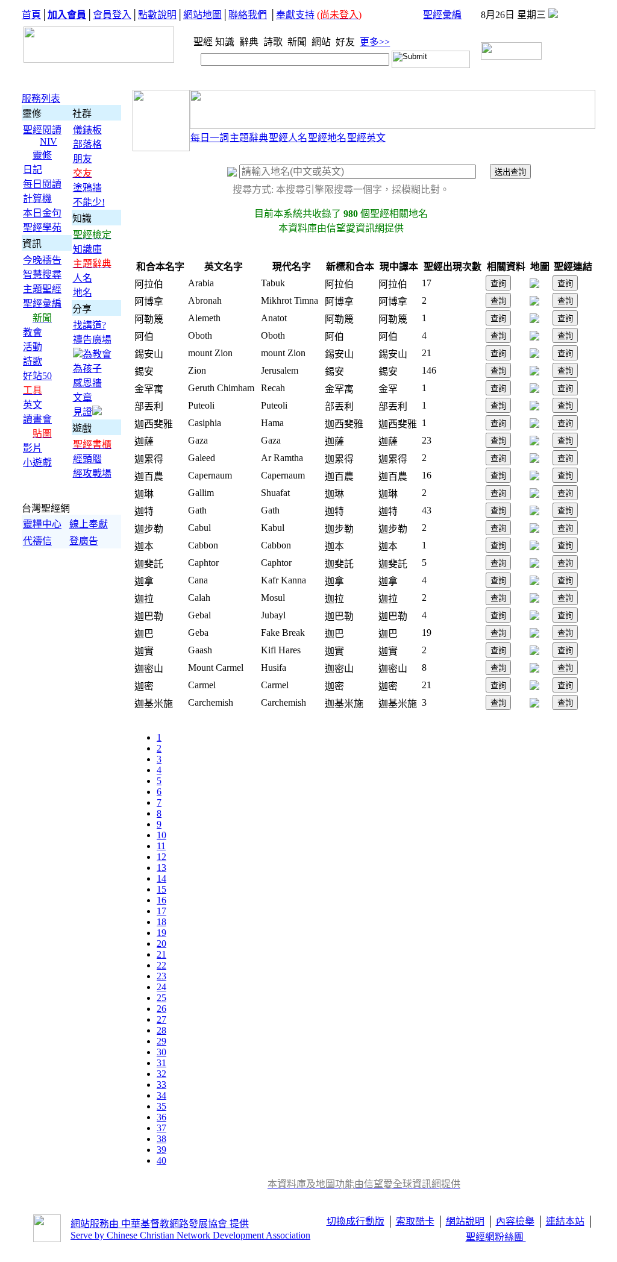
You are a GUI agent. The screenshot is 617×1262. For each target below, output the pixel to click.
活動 (32, 347)
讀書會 (37, 419)
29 (161, 1041)
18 (161, 922)
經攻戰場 (92, 473)
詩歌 (274, 42)
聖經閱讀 (42, 130)
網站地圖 (202, 15)
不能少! (89, 202)
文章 (82, 397)
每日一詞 (209, 138)
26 (161, 1008)
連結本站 (565, 1221)
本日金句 (42, 213)
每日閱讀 (42, 184)
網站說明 (465, 1221)
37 (161, 1128)
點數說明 (157, 15)
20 (161, 943)
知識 (226, 42)
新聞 (298, 42)
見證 (82, 412)
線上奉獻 (88, 524)
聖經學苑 (42, 227)
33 (161, 1084)
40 (161, 1160)
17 (161, 911)
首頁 (31, 15)
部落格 (87, 144)
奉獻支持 (295, 15)
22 (161, 965)
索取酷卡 (415, 1221)
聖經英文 (366, 138)
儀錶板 (87, 130)
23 (161, 976)
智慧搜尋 (42, 274)
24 (161, 987)
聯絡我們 (247, 15)
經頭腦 (87, 459)
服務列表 (41, 98)
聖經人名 (288, 138)
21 (161, 954)
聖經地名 (327, 138)
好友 (346, 42)
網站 (322, 42)
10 (161, 835)
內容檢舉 (515, 1221)
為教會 (97, 354)
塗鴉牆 (87, 188)
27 (161, 1019)
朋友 (82, 159)
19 (161, 933)
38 (161, 1139)
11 (161, 846)
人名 (82, 278)
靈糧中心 (42, 524)
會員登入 (112, 15)
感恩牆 (87, 383)
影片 (32, 448)
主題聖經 (42, 289)
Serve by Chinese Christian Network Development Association (190, 1235)
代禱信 (37, 541)
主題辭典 (249, 138)
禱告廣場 (92, 339)
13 (161, 867)
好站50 (37, 376)
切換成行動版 (355, 1221)
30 (161, 1052)
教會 (32, 332)
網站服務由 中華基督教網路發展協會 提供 (159, 1224)
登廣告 (83, 541)
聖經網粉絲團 (496, 1237)
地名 (82, 292)
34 (161, 1095)
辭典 (250, 42)
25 (161, 998)
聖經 (199, 42)
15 (161, 889)
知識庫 (87, 249)
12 (161, 857)
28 (161, 1030)
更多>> (375, 42)
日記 (32, 170)
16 (161, 900)
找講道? (89, 325)
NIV (48, 141)
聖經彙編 (442, 15)
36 (161, 1117)
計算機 (37, 198)
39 (161, 1149)
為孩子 (87, 368)
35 (161, 1106)
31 (161, 1063)
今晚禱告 (42, 260)
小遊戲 (37, 462)
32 (161, 1074)
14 (161, 878)
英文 (32, 405)
